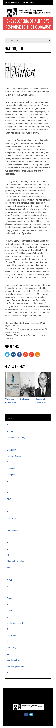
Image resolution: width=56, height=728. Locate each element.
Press (9, 598)
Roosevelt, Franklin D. (40, 400)
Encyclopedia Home (12, 2)
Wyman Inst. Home (12, 5)
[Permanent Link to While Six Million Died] (12, 395)
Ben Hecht (11, 449)
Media (9, 567)
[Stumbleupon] (25, 356)
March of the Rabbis (16, 561)
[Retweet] (7, 356)
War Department (14, 659)
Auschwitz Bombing (16, 437)
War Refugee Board (15, 666)
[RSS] (37, 356)
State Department (15, 622)
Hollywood (11, 517)
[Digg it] (13, 356)
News (9, 579)
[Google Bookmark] (31, 356)
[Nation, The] (20, 77)
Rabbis (10, 610)
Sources (33, 2)
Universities (12, 635)
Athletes (10, 431)
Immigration (12, 530)
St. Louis (24, 398)
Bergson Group (14, 455)
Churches (11, 468)
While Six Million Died (10, 400)
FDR (9, 499)
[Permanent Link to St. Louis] (27, 395)
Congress (11, 474)
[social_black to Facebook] (19, 356)
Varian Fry (11, 647)
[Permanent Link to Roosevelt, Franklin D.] (43, 395)
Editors (25, 2)
